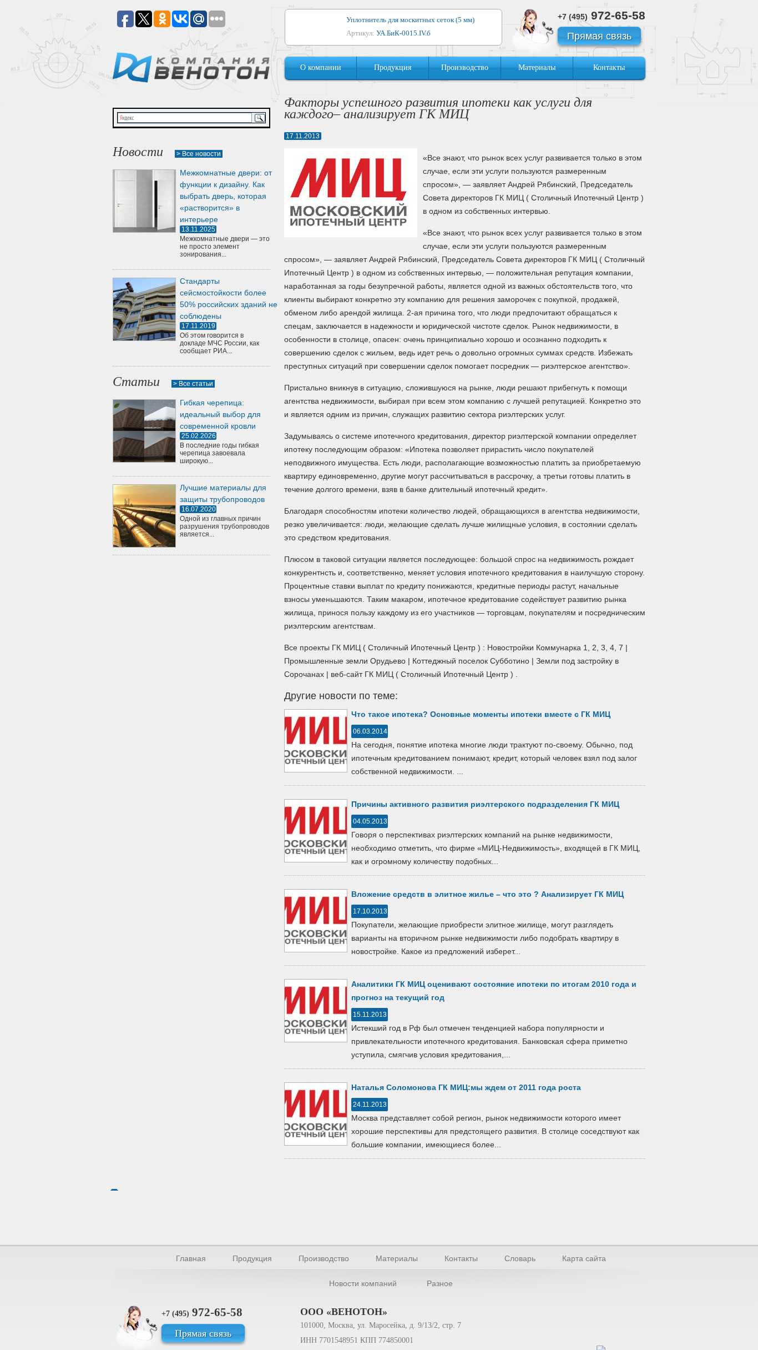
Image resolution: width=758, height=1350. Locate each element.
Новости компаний (363, 1283)
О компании (320, 67)
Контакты (609, 67)
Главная (191, 1258)
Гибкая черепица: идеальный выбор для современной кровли (220, 414)
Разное (440, 1283)
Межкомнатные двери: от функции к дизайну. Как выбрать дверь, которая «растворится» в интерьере (226, 196)
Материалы (536, 67)
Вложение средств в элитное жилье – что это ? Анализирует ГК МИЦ (487, 894)
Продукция (392, 67)
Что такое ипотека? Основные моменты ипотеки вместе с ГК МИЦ (480, 714)
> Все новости (198, 154)
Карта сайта (584, 1258)
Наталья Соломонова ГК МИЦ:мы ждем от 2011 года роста (466, 1087)
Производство (464, 67)
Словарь (519, 1258)
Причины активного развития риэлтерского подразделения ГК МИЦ (485, 804)
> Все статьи (193, 384)
